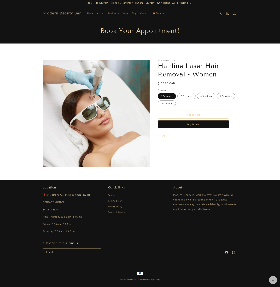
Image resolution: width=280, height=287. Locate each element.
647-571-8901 (50, 209)
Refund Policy (115, 200)
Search (111, 194)
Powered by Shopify (151, 279)
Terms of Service (116, 212)
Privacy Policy (115, 206)
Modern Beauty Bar (135, 279)
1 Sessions (167, 96)
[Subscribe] (97, 252)
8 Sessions (226, 96)
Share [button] (165, 135)
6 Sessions (206, 96)
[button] (113, 13)
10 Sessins (166, 103)
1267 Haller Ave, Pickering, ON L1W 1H (68, 195)
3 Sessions (186, 96)
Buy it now (193, 124)
